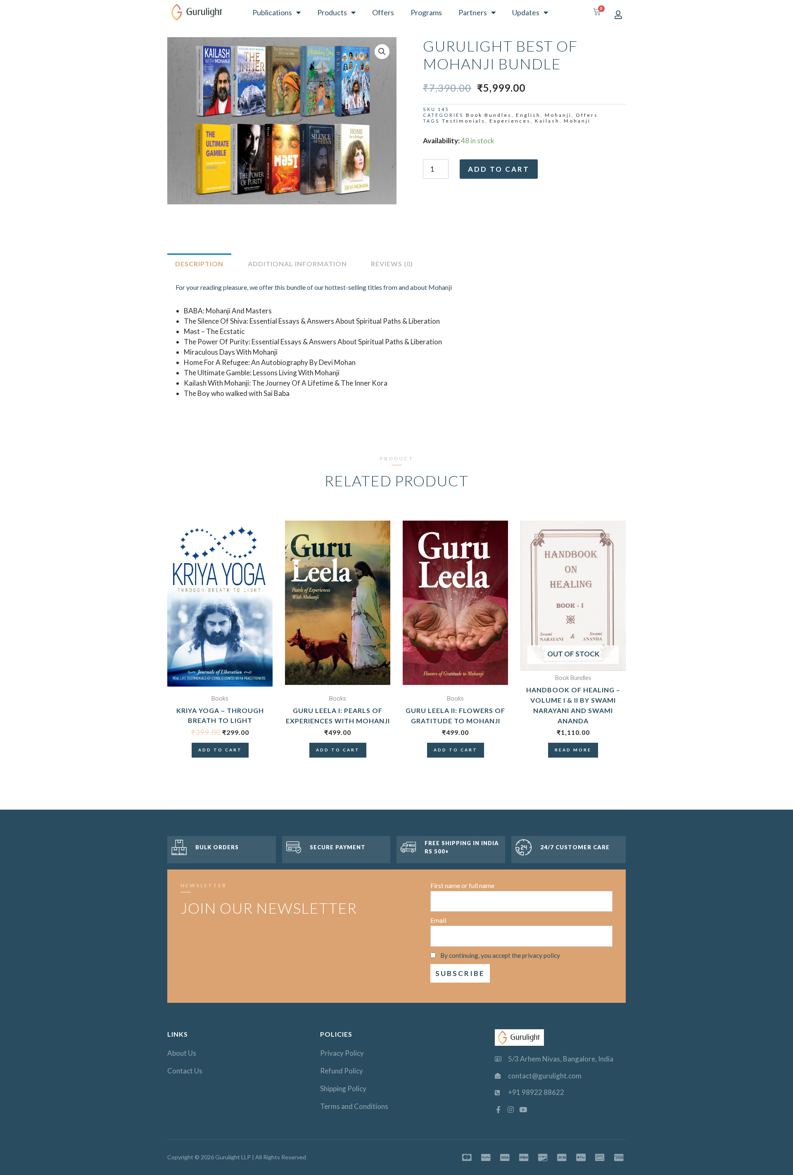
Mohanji (558, 115)
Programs (426, 12)
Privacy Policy (342, 1053)
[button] (382, 51)
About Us (181, 1053)
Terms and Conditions (354, 1106)
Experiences (510, 121)
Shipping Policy (343, 1088)
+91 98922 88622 (536, 1092)
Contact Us (184, 1070)
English (528, 115)
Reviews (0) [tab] (392, 264)
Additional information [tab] (297, 264)
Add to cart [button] (220, 749)
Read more (573, 749)
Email (438, 920)
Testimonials (463, 121)
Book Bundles (489, 115)
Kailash (547, 121)
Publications (272, 12)
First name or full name (462, 885)
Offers (383, 12)
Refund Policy (341, 1070)
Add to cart (498, 169)
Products (332, 12)
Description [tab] (199, 264)
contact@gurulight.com (545, 1075)
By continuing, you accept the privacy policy (500, 955)
